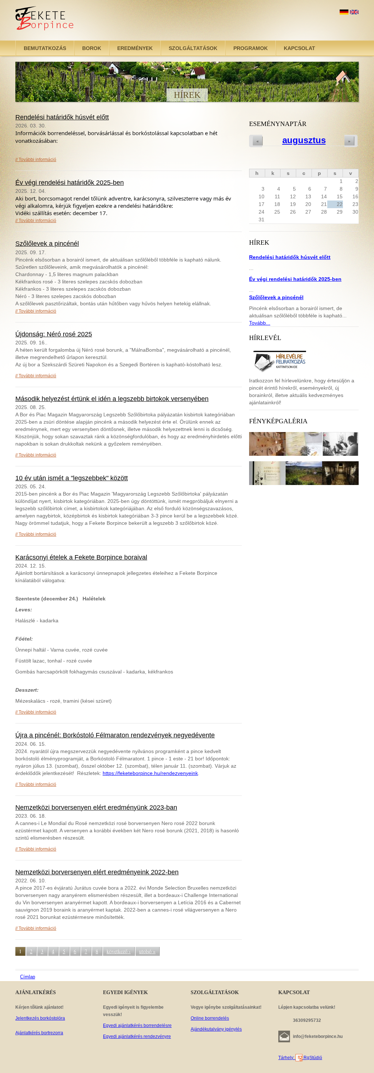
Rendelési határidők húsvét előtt (62, 117)
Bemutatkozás (45, 48)
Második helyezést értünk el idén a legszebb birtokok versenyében (112, 398)
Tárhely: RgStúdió (300, 1057)
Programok (250, 48)
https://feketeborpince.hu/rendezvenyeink (150, 773)
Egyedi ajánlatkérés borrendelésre (137, 1025)
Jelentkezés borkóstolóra (40, 1018)
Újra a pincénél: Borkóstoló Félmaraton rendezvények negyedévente (115, 735)
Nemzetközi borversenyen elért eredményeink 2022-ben (97, 872)
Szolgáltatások (193, 48)
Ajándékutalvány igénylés (216, 1029)
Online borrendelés (210, 1018)
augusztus (304, 140)
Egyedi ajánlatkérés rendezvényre (137, 1036)
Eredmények (135, 48)
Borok (91, 48)
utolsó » (147, 951)
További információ (37, 159)
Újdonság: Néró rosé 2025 (53, 334)
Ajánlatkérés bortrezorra (39, 1032)
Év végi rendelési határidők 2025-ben (69, 182)
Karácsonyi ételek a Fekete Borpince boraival (81, 557)
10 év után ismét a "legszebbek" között (71, 478)
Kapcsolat (299, 48)
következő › (119, 951)
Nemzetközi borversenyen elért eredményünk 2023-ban (96, 807)
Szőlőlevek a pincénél (47, 243)
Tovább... (259, 323)
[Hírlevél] (279, 360)
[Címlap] (45, 20)
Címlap (27, 977)
